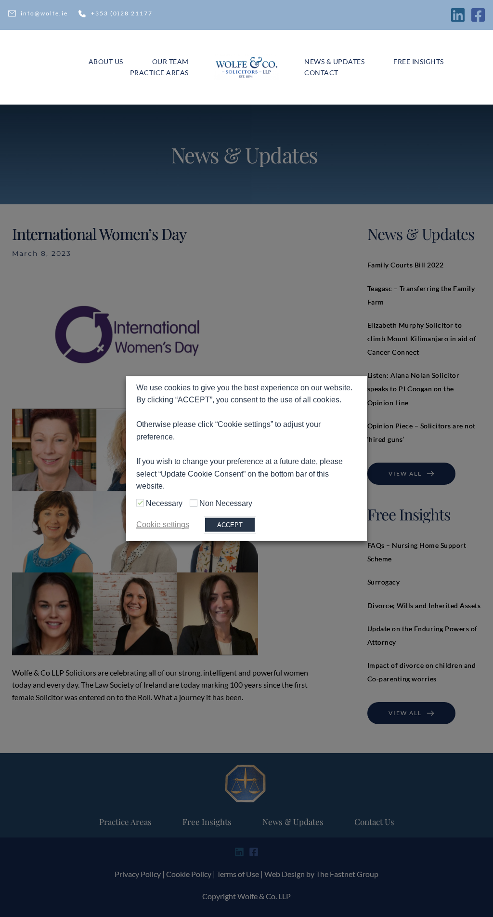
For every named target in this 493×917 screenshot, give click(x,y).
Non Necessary (225, 503)
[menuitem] (106, 61)
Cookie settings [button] (162, 524)
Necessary (164, 503)
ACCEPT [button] (230, 525)
